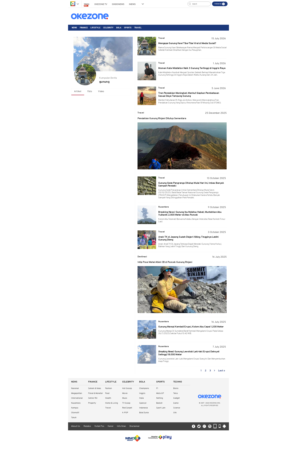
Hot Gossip (127, 388)
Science (176, 408)
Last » (221, 370)
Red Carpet (127, 408)
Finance (84, 27)
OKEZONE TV (100, 4)
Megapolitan (76, 393)
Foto (89, 91)
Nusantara (75, 403)
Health (108, 398)
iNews (132, 4)
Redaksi (87, 426)
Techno (177, 382)
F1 (157, 388)
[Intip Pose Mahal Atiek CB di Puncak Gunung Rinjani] (182, 289)
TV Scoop (126, 403)
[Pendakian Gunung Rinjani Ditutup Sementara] (182, 145)
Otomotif (75, 413)
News (74, 27)
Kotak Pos (99, 426)
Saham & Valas (94, 388)
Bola (118, 27)
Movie (124, 393)
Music (124, 398)
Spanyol (142, 403)
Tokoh (73, 418)
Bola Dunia (144, 413)
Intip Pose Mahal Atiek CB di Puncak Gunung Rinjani (165, 262)
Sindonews (118, 4)
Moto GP (160, 393)
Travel (138, 27)
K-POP (125, 413)
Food (107, 393)
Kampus (74, 408)
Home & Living (111, 403)
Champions (144, 388)
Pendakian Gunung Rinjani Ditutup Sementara (162, 118)
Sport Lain (160, 408)
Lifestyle (95, 27)
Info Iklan (121, 426)
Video (101, 91)
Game (176, 403)
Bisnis (175, 388)
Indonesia (143, 408)
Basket (159, 403)
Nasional (75, 388)
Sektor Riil (92, 398)
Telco (175, 393)
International (77, 398)
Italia (141, 398)
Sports (127, 27)
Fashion (108, 388)
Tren (87, 4)
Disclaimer (134, 426)
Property (92, 403)
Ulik (175, 413)
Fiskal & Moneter (95, 393)
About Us (75, 426)
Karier (110, 426)
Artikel (77, 91)
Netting (159, 398)
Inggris (142, 393)
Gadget (176, 398)
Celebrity (108, 27)
